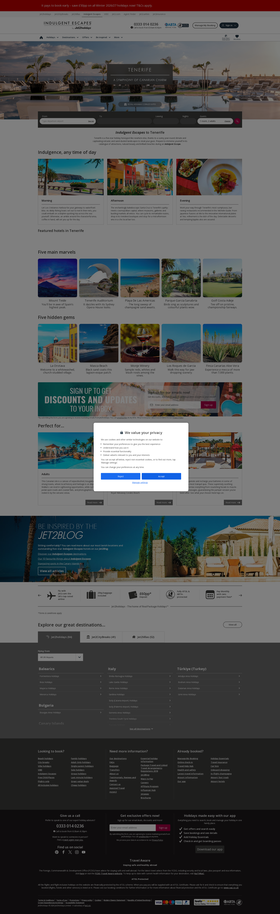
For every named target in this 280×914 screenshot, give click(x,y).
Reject (121, 476)
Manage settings (140, 482)
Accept (161, 476)
